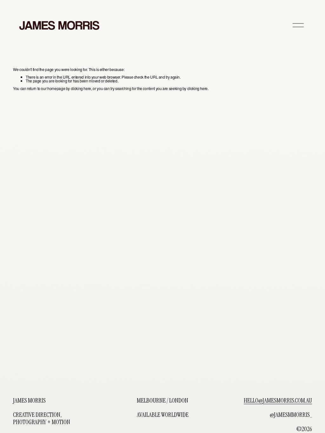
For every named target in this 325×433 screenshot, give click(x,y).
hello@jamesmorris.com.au (278, 400)
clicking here (81, 88)
